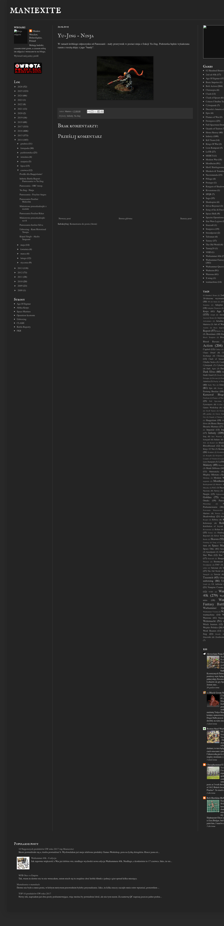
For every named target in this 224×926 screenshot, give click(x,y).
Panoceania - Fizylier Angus (33, 194)
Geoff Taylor (211, 410)
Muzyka (206, 487)
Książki (209, 455)
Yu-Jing (77, 116)
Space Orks (208, 548)
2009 (20, 285)
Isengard (206, 439)
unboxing (208, 580)
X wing (209, 278)
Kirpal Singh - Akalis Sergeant (30, 238)
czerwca (24, 170)
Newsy (217, 490)
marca (23, 253)
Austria (205, 327)
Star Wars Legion (214, 221)
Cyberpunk (211, 105)
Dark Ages (211, 368)
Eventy (220, 388)
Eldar (221, 384)
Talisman (210, 236)
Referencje (207, 523)
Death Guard (208, 375)
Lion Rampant (212, 147)
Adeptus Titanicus (214, 308)
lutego (23, 258)
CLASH (20, 323)
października (26, 152)
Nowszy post (65, 218)
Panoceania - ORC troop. (31, 185)
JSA (204, 442)
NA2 (214, 487)
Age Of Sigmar (24, 303)
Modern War (212, 159)
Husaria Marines (211, 426)
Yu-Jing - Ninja (27, 190)
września (24, 156)
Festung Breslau (211, 391)
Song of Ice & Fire (214, 209)
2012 (20, 272)
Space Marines (24, 311)
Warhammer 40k (213, 256)
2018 (20, 122)
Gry (204, 417)
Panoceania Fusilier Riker (32, 213)
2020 (20, 113)
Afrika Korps (23, 307)
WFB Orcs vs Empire (28, 875)
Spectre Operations (215, 217)
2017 (20, 126)
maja (23, 244)
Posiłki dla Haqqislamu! (31, 174)
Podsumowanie (210, 506)
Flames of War (212, 117)
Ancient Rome (208, 318)
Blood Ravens (211, 341)
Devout (215, 378)
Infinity (70, 116)
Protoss (217, 513)
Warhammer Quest (214, 266)
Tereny (209, 240)
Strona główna (125, 218)
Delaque (206, 378)
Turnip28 (210, 248)
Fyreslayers (208, 404)
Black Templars (209, 337)
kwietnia (24, 249)
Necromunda (212, 174)
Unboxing (21, 319)
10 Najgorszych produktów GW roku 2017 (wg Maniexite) (46, 848)
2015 (20, 135)
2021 (20, 108)
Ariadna (219, 320)
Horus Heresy (212, 132)
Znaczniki (207, 637)
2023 (20, 99)
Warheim (210, 270)
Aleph (212, 315)
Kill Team (210, 140)
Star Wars (207, 555)
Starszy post (186, 218)
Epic (208, 113)
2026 (20, 86)
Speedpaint (210, 552)
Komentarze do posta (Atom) (83, 223)
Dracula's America (214, 109)
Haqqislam (211, 420)
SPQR (208, 194)
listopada (25, 148)
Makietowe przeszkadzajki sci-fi (32, 219)
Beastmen (211, 334)
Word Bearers (209, 630)
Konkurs (211, 452)
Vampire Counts (215, 587)
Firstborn (206, 398)
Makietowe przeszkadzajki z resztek (33, 208)
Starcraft (210, 225)
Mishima (206, 478)
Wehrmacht (209, 621)
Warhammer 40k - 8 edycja (43, 858)
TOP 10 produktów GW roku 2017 (35, 893)
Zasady (217, 634)
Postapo (209, 182)
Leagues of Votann (210, 458)
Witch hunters (210, 624)
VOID (208, 252)
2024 (20, 95)
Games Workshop (210, 407)
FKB (19, 330)
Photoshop (207, 504)
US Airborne (216, 584)
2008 (20, 290)
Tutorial (217, 574)
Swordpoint (211, 232)
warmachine (211, 281)
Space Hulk (211, 213)
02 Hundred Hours (214, 70)
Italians (217, 439)
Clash (208, 93)
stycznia (24, 262)
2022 (20, 104)
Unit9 (205, 584)
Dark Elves (209, 371)
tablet (205, 568)
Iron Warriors (217, 436)
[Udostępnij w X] (95, 111)
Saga (208, 198)
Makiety (207, 464)
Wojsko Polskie (210, 627)
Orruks (206, 500)
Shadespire (211, 202)
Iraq (204, 436)
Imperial (210, 429)
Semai (210, 532)
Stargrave (210, 228)
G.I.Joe (220, 404)
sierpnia (24, 161)
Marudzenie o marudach (28, 884)
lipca (23, 165)
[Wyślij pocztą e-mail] (88, 111)
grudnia (24, 143)
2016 (20, 130)
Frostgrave (211, 120)
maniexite (35, 9)
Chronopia (211, 89)
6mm (215, 301)
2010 (20, 281)
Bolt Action (211, 86)
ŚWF (217, 564)
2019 (20, 117)
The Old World (213, 244)
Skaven (215, 539)
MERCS (210, 155)
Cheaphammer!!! (215, 764)
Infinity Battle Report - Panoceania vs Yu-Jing (32, 180)
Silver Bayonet (213, 205)
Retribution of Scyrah (213, 526)
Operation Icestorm (26, 315)
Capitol (206, 349)
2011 (20, 276)
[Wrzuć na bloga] (92, 111)
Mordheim (211, 163)
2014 (20, 139)
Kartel (212, 442)
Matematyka (214, 471)
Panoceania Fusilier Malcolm (29, 200)
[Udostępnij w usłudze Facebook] (98, 111)
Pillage (209, 178)
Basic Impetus (212, 82)
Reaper (205, 519)
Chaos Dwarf (209, 352)
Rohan (217, 529)
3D (209, 301)
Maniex (36, 31)
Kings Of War (212, 143)
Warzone (210, 274)
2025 (20, 90)
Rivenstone (211, 190)
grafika (209, 414)
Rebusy (215, 519)
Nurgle (206, 494)
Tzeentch (208, 577)
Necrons (206, 490)
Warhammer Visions (210, 611)
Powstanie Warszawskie (213, 510)
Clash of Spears (213, 97)
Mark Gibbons (213, 468)
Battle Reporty (24, 326)
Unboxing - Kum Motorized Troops (33, 231)
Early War (212, 385)
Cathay (218, 349)
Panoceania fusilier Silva (31, 224)
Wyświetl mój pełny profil (26, 55)
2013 (20, 268)
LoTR (208, 151)
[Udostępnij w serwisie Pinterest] (102, 111)
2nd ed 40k (211, 74)
